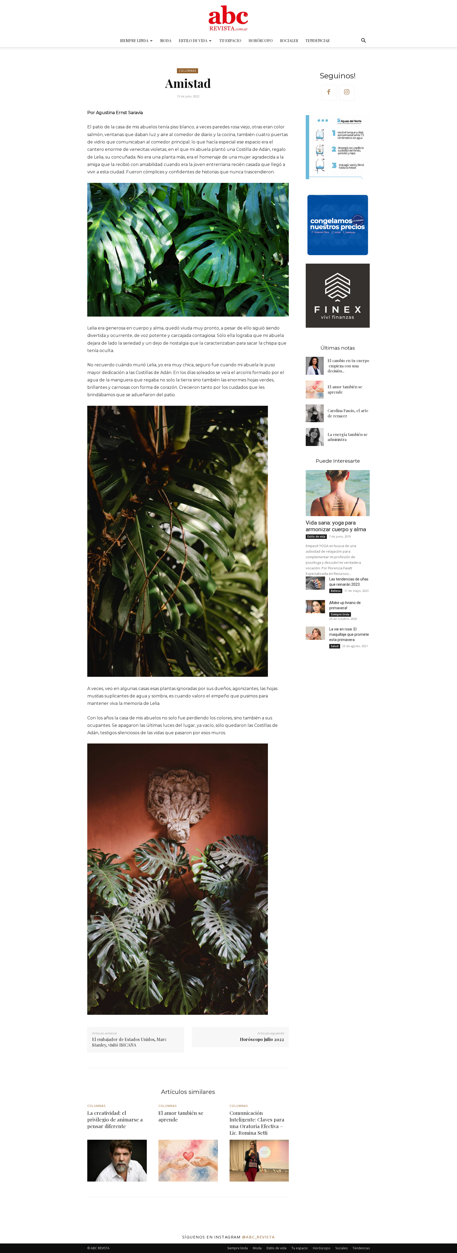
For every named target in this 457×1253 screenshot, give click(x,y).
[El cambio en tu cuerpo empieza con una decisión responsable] (315, 366)
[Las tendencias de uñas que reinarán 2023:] (315, 583)
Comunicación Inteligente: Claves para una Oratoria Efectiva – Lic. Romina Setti (257, 1122)
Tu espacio (230, 40)
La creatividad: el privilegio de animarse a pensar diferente (115, 1119)
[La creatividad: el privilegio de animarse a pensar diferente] (117, 1160)
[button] (363, 41)
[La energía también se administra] (315, 437)
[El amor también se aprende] (315, 390)
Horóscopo (261, 40)
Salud (335, 646)
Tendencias (317, 40)
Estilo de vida (193, 40)
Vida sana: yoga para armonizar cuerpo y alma (336, 526)
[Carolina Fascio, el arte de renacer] (315, 413)
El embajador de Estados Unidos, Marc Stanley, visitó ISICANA (129, 1042)
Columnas (187, 71)
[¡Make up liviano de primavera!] (315, 607)
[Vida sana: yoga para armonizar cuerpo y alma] (338, 493)
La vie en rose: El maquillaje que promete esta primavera (349, 634)
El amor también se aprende (180, 1116)
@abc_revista (258, 1237)
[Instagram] (346, 92)
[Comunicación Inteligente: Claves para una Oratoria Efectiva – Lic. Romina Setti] (259, 1160)
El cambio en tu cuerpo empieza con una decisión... (348, 365)
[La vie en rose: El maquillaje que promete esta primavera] (315, 633)
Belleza (336, 591)
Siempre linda (134, 40)
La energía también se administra (348, 437)
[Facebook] (329, 92)
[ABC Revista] (228, 17)
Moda (165, 40)
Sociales (289, 40)
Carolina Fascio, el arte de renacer (348, 413)
